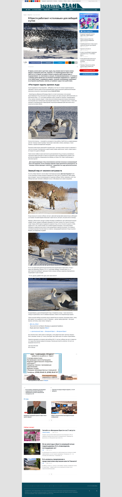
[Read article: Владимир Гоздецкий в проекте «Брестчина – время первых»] (36, 407)
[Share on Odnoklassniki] (66, 62)
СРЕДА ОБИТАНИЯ (36, 14)
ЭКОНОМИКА (55, 9)
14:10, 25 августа (84, 67)
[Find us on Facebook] (25, 1)
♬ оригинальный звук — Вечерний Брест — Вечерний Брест (48, 331)
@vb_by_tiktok (34, 324)
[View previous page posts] (49, 420)
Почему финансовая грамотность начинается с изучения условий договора (88, 60)
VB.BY (29, 9)
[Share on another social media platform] (76, 62)
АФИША (68, 1)
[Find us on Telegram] (33, 1)
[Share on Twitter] (69, 62)
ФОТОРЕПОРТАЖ (64, 485)
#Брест (47, 328)
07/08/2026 (50, 450)
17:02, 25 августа (84, 50)
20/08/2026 (56, 432)
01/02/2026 (31, 66)
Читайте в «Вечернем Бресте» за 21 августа (58, 430)
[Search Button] (96, 10)
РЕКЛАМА (55, 1)
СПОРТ (71, 9)
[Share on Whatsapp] (73, 62)
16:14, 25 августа (84, 56)
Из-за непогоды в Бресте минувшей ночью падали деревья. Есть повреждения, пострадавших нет (58, 446)
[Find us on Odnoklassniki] (29, 1)
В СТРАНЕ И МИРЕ (36, 9)
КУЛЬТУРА (64, 9)
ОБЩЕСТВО (47, 9)
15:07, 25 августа (84, 62)
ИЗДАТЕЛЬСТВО (50, 1)
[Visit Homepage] (61, 5)
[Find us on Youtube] (37, 1)
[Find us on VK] (27, 1)
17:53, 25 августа (84, 41)
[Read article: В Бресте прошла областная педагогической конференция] (64, 407)
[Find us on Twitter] (31, 1)
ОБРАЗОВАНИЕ (55, 412)
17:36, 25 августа (84, 46)
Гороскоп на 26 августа (85, 48)
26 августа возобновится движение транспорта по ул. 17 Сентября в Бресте (88, 54)
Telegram (46, 380)
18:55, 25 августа (84, 36)
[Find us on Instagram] (35, 1)
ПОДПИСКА (60, 1)
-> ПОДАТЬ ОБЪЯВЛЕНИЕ (76, 1)
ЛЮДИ (26, 412)
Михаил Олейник (46, 432)
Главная (25, 14)
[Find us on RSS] (39, 1)
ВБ (43, 450)
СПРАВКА (65, 1)
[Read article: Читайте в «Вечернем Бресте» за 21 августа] (32, 435)
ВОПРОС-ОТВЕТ (57, 485)
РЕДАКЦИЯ (44, 1)
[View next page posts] (51, 420)
